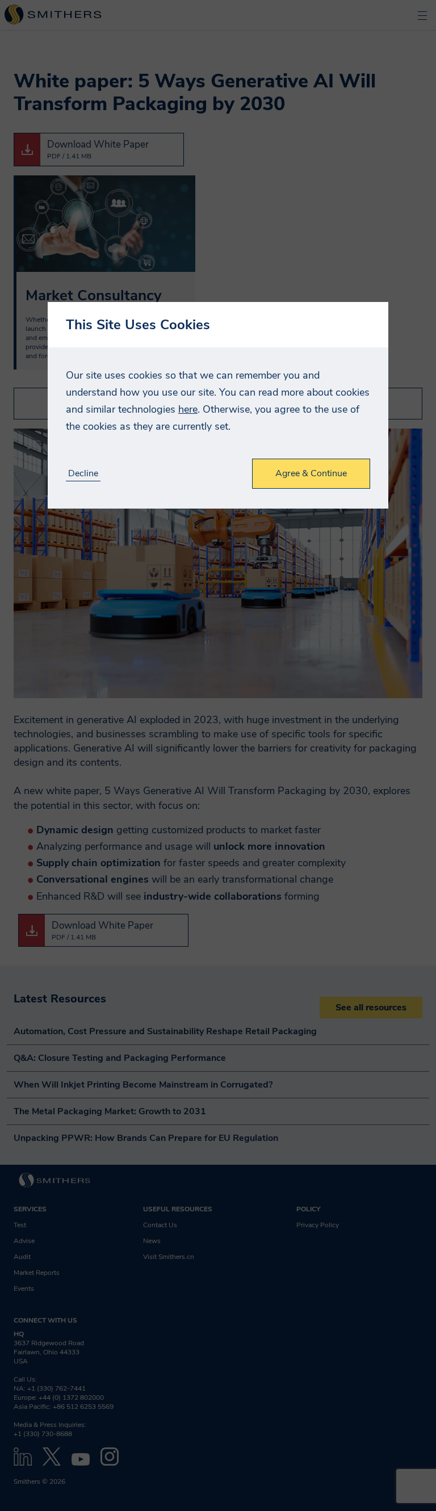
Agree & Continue (311, 473)
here (188, 409)
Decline (83, 474)
